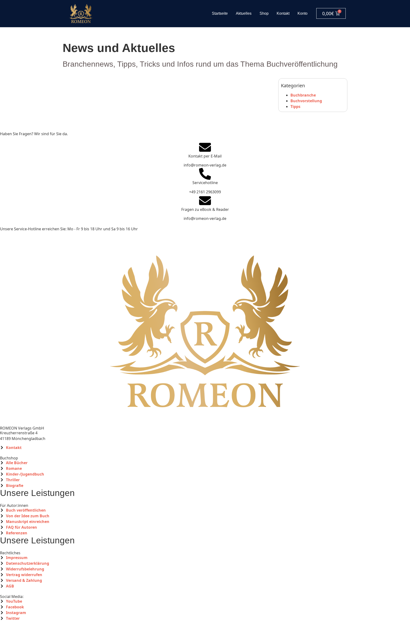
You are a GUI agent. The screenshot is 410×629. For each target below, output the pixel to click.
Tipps (295, 106)
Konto (303, 13)
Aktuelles (244, 13)
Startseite (220, 13)
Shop (264, 13)
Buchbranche (303, 95)
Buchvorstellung (306, 100)
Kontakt (283, 13)
